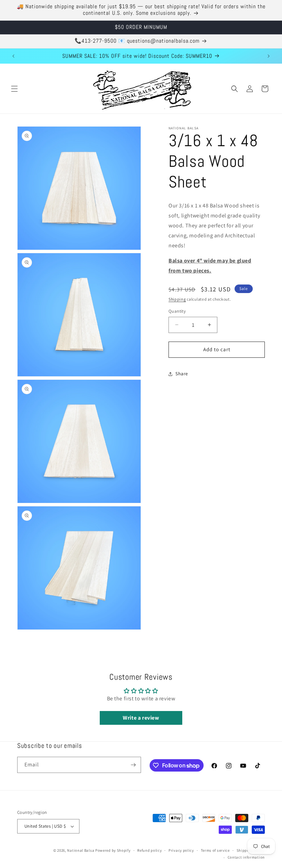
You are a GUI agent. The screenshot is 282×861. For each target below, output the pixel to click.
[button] (14, 88)
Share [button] (181, 373)
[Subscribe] (133, 765)
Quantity (177, 311)
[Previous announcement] (13, 56)
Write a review (141, 717)
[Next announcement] (268, 56)
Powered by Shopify (113, 850)
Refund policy (149, 850)
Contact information (246, 857)
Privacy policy (181, 850)
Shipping (177, 299)
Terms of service (215, 850)
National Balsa (80, 850)
